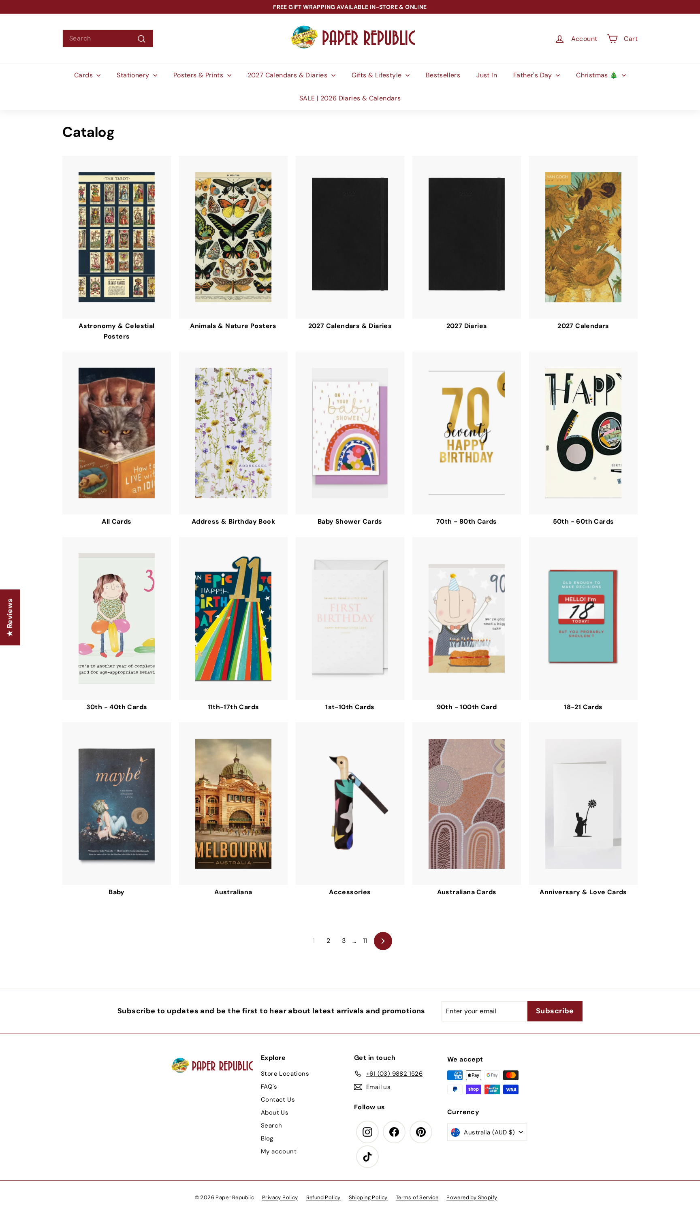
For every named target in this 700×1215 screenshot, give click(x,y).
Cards (84, 75)
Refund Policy (323, 1197)
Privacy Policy (280, 1197)
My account (279, 1151)
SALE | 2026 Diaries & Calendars (350, 98)
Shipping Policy (368, 1197)
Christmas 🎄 (598, 75)
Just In (486, 75)
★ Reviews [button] (10, 617)
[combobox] (107, 38)
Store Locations (285, 1074)
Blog (267, 1138)
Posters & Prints (199, 75)
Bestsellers (443, 75)
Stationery (134, 75)
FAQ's (269, 1087)
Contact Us (278, 1100)
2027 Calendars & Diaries (288, 75)
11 (365, 940)
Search (271, 1125)
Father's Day (533, 75)
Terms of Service (417, 1197)
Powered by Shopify (471, 1197)
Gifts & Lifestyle (377, 75)
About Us (274, 1112)
